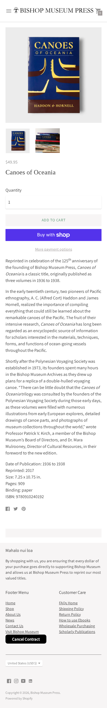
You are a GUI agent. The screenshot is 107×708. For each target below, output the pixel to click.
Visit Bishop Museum (22, 631)
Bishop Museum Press (45, 693)
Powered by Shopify (19, 698)
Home (10, 602)
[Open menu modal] (8, 11)
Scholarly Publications (77, 631)
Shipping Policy (71, 608)
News (9, 620)
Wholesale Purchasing (77, 625)
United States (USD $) (22, 663)
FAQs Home (68, 602)
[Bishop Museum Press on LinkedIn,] (30, 680)
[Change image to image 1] (17, 140)
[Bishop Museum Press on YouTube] (23, 680)
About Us (13, 614)
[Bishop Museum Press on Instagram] (16, 680)
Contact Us (14, 625)
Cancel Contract (26, 639)
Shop (9, 608)
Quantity (13, 190)
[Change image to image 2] (47, 140)
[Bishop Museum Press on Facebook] (9, 680)
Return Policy (70, 614)
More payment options (53, 249)
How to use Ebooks (74, 620)
